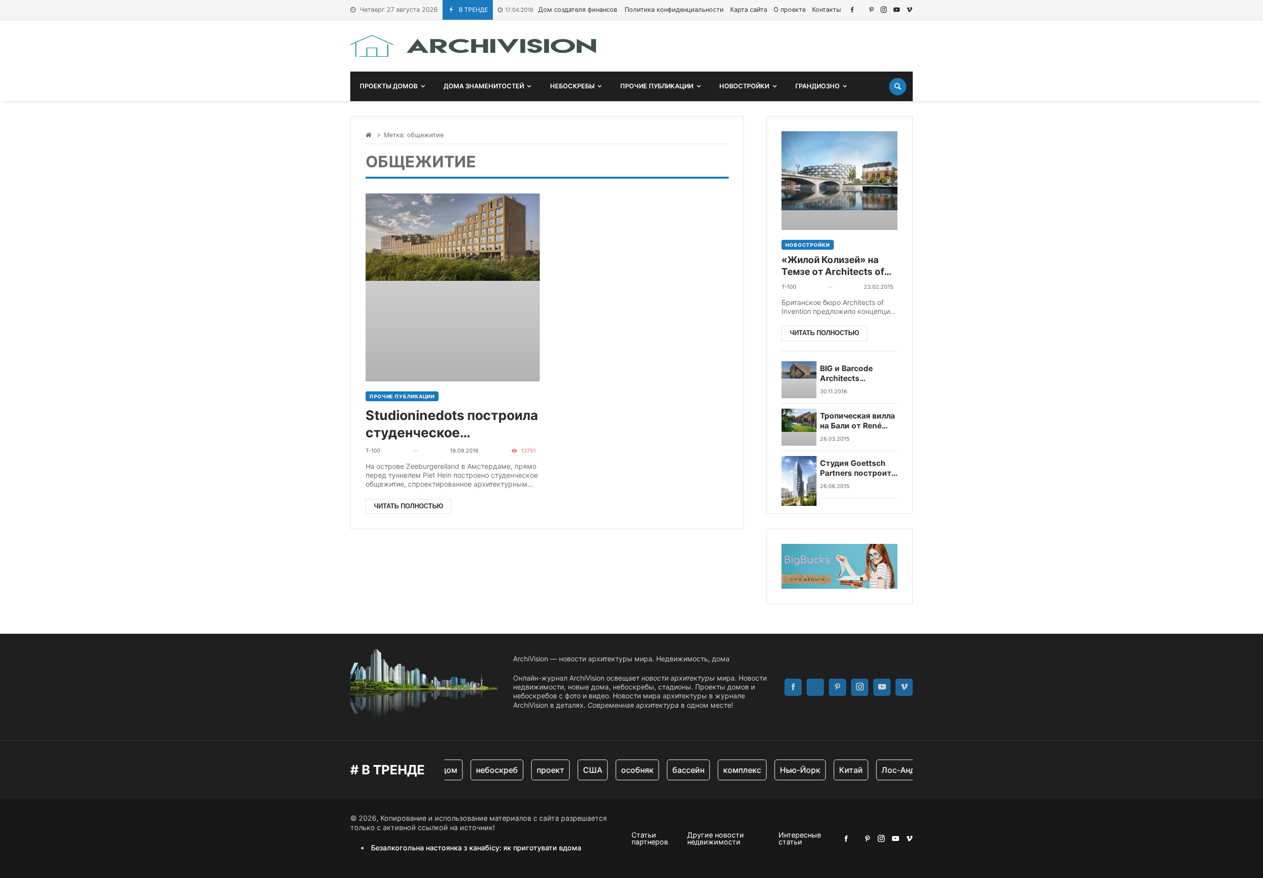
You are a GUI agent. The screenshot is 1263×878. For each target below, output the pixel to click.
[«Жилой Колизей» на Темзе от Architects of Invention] (839, 180)
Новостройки (807, 245)
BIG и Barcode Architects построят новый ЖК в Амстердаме (856, 374)
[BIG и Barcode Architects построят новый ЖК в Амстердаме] (799, 379)
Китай (842, 770)
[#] (852, 9)
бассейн (679, 770)
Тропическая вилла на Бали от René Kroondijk (857, 421)
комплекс (733, 770)
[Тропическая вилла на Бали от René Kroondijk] (799, 427)
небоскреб (488, 770)
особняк (628, 770)
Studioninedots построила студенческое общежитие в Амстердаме (452, 424)
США (583, 770)
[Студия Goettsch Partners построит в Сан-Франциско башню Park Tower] (799, 474)
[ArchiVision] (473, 46)
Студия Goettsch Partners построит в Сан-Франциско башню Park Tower (856, 468)
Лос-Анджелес (901, 770)
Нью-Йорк (791, 770)
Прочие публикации (402, 396)
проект (541, 770)
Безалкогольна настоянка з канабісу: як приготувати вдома (476, 847)
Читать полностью (408, 506)
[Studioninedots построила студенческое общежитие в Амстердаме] (453, 287)
